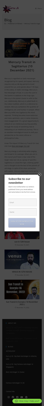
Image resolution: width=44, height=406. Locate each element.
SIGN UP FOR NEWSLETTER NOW (22, 222)
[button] (27, 401)
